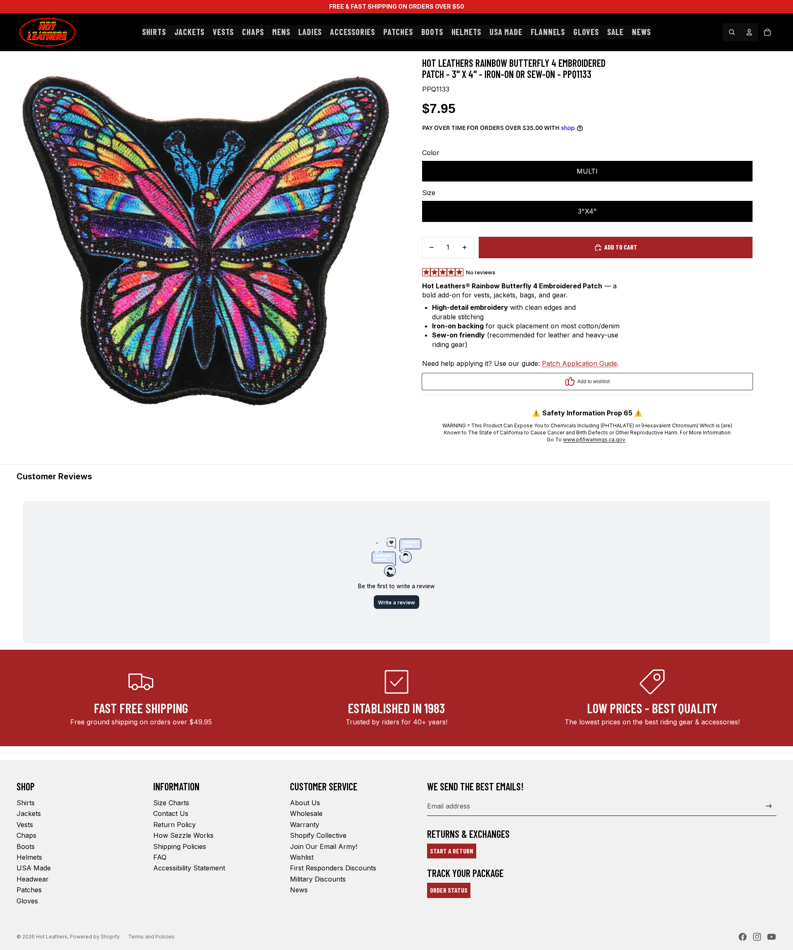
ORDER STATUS (449, 890)
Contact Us (170, 813)
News (299, 890)
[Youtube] (771, 937)
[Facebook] (743, 937)
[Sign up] (768, 806)
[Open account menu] (749, 32)
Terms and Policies (151, 936)
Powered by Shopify (95, 936)
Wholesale (306, 813)
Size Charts (171, 803)
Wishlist (301, 857)
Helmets (29, 857)
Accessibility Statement (189, 868)
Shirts (26, 803)
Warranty (304, 824)
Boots (26, 846)
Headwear (33, 879)
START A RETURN (451, 851)
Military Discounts (318, 879)
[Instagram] (757, 937)
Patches (29, 890)
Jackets (29, 813)
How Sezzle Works (183, 835)
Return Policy (174, 824)
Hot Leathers (51, 936)
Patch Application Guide (579, 363)
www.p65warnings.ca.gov (594, 439)
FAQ (159, 857)
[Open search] (732, 32)
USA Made (34, 868)
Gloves (27, 901)
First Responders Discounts (333, 868)
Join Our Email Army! (323, 846)
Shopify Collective (318, 835)
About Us (305, 803)
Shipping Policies (179, 846)
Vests (25, 824)
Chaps (26, 835)
